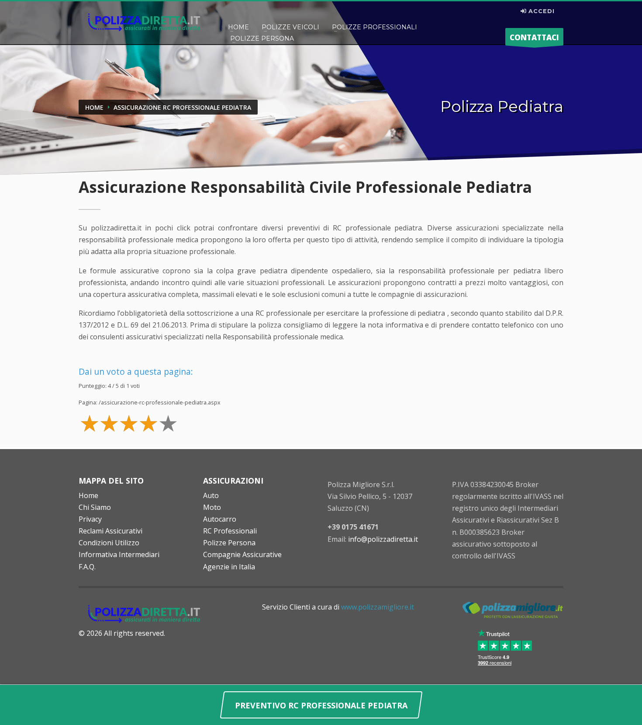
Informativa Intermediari (119, 554)
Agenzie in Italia (229, 567)
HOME (238, 27)
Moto (212, 507)
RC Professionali (230, 531)
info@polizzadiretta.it (383, 539)
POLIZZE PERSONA (262, 38)
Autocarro (219, 519)
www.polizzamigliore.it (377, 607)
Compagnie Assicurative (242, 554)
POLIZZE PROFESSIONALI (374, 27)
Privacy (90, 519)
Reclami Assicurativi (110, 531)
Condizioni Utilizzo (109, 542)
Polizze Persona (229, 542)
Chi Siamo (95, 507)
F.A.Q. (87, 567)
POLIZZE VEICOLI (290, 27)
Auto (211, 495)
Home (88, 495)
